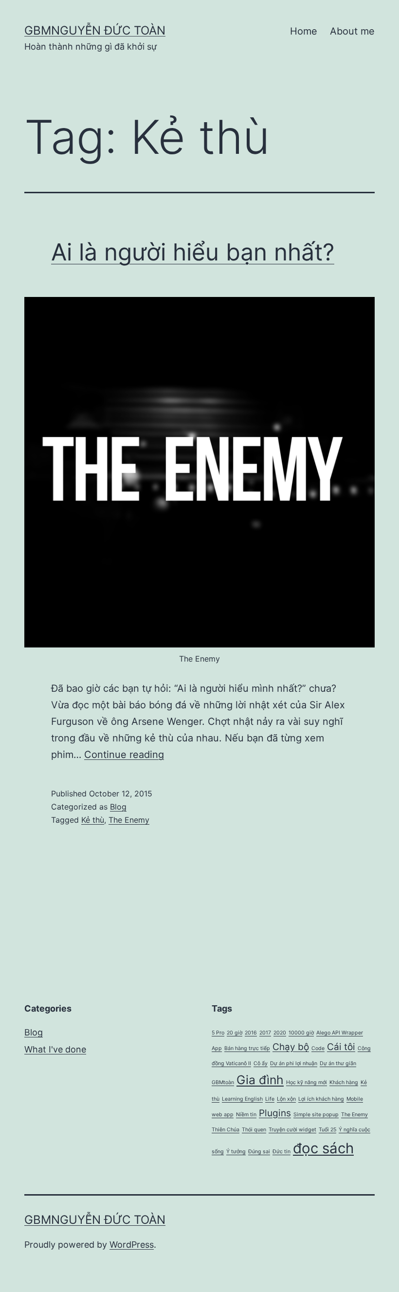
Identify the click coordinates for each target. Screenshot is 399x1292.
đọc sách (323, 1148)
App (217, 1048)
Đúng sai (259, 1151)
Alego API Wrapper (339, 1033)
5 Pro (218, 1033)
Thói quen (254, 1129)
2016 (251, 1033)
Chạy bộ (290, 1046)
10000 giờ (301, 1033)
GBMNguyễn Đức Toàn (94, 30)
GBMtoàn (223, 1082)
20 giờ (234, 1033)
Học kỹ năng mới (306, 1082)
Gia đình (260, 1079)
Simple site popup (316, 1114)
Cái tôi (341, 1046)
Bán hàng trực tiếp (247, 1048)
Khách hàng (343, 1082)
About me (352, 31)
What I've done (55, 1049)
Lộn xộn (286, 1099)
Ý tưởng (236, 1151)
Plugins (275, 1113)
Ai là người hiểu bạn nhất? (192, 252)
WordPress (131, 1244)
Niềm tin (246, 1114)
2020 (279, 1033)
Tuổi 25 (327, 1129)
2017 (265, 1033)
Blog (118, 807)
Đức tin (281, 1151)
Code (318, 1048)
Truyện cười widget (292, 1129)
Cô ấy (261, 1063)
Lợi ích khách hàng (321, 1099)
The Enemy (129, 820)
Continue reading (124, 754)
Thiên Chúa (225, 1129)
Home (303, 31)
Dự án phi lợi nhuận (293, 1063)
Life (269, 1099)
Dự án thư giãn (338, 1063)
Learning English (242, 1099)
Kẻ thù (92, 820)
